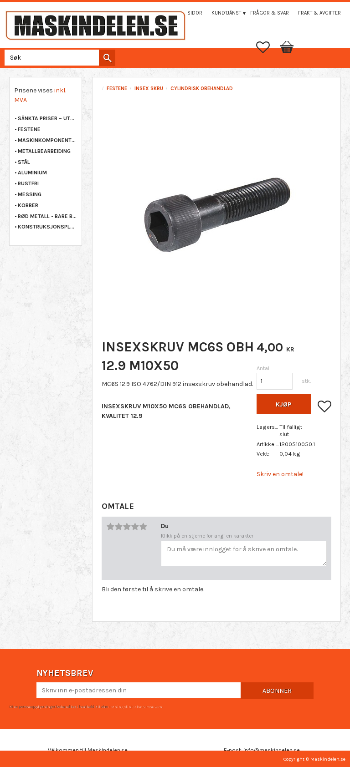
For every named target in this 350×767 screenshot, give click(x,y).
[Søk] (107, 58)
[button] (267, 47)
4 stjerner (135, 527)
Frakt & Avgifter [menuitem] (319, 13)
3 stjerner (127, 527)
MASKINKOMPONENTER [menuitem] (47, 140)
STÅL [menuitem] (24, 162)
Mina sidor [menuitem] (188, 13)
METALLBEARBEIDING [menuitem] (44, 151)
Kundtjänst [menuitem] (226, 13)
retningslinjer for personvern (135, 706)
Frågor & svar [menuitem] (269, 13)
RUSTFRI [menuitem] (28, 183)
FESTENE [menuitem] (29, 129)
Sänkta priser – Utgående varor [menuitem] (47, 118)
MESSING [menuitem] (29, 194)
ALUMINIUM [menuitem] (32, 172)
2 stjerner (118, 527)
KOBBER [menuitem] (28, 205)
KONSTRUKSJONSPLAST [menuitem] (47, 226)
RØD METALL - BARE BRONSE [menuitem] (47, 216)
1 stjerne (110, 527)
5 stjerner (143, 527)
